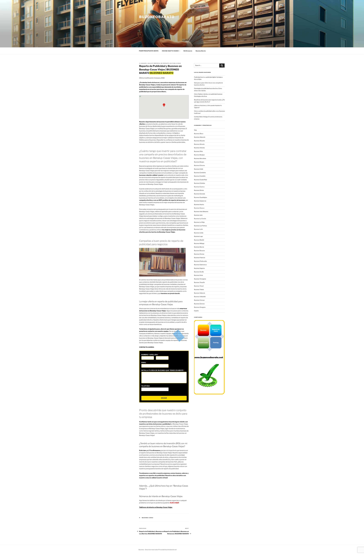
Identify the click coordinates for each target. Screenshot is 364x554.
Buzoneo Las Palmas (200, 225)
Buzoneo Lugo (198, 236)
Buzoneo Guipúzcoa (200, 201)
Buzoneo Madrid (199, 240)
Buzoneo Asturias (199, 147)
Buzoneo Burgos (199, 162)
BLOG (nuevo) (188, 51)
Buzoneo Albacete (199, 137)
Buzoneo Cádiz (147, 517)
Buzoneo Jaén (198, 215)
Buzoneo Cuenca (199, 187)
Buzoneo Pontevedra (200, 261)
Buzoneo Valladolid (200, 296)
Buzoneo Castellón (199, 176)
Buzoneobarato (156, 17)
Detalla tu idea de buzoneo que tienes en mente (162, 370)
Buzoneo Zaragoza (200, 307)
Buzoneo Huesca (199, 208)
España (196, 310)
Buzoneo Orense (199, 254)
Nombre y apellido (150, 354)
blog (195, 130)
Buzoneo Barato (201, 51)
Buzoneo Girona (199, 190)
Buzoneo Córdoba (199, 183)
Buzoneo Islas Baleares (201, 211)
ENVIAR (164, 398)
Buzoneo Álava (198, 133)
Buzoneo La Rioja (199, 222)
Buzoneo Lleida (198, 233)
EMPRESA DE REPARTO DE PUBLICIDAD (167, 63)
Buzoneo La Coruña (200, 218)
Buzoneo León (198, 229)
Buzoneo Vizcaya (199, 300)
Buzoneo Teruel (199, 286)
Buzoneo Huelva (199, 204)
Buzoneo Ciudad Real (200, 179)
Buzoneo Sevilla (199, 272)
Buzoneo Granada (199, 194)
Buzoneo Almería (199, 144)
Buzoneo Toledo (199, 289)
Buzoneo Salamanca (200, 264)
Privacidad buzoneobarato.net (167, 549)
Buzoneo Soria (198, 275)
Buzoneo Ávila (198, 151)
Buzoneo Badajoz (199, 155)
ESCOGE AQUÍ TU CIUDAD (170, 51)
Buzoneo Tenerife (199, 282)
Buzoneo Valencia (199, 293)
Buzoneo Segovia (199, 268)
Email (144, 362)
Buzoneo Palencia (199, 257)
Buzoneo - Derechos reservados (148, 549)
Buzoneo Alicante (199, 140)
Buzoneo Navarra (199, 250)
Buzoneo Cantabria (200, 172)
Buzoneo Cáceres (199, 165)
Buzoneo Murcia (199, 247)
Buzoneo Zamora (199, 303)
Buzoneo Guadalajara (200, 197)
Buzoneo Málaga (199, 243)
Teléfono (145, 386)
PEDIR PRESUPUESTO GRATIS (148, 51)
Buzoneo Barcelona (200, 158)
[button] (164, 105)
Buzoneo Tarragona (200, 279)
